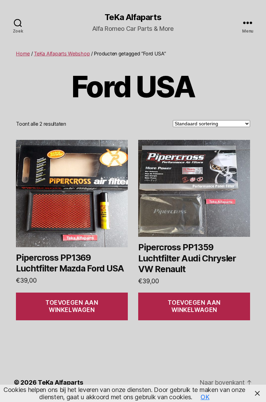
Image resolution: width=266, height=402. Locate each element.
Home (23, 53)
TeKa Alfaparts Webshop (62, 53)
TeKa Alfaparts (133, 17)
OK (205, 397)
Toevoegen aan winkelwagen (71, 306)
